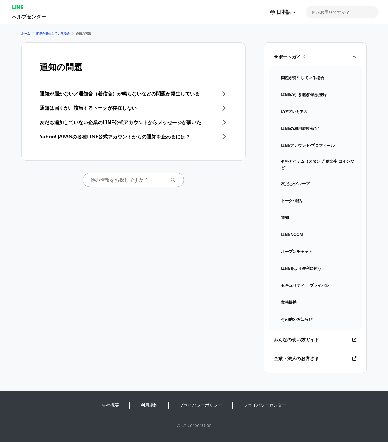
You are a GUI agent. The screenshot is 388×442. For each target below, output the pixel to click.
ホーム (25, 33)
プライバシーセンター (265, 405)
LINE (17, 7)
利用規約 (149, 405)
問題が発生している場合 (53, 33)
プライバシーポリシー (200, 405)
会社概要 (110, 405)
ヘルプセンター (29, 16)
